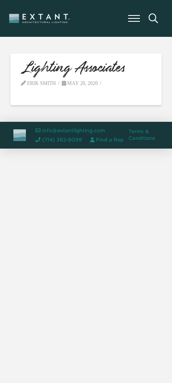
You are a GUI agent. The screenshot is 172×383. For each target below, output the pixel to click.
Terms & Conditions (142, 135)
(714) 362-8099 (62, 140)
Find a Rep (110, 140)
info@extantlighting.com (73, 131)
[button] (134, 18)
